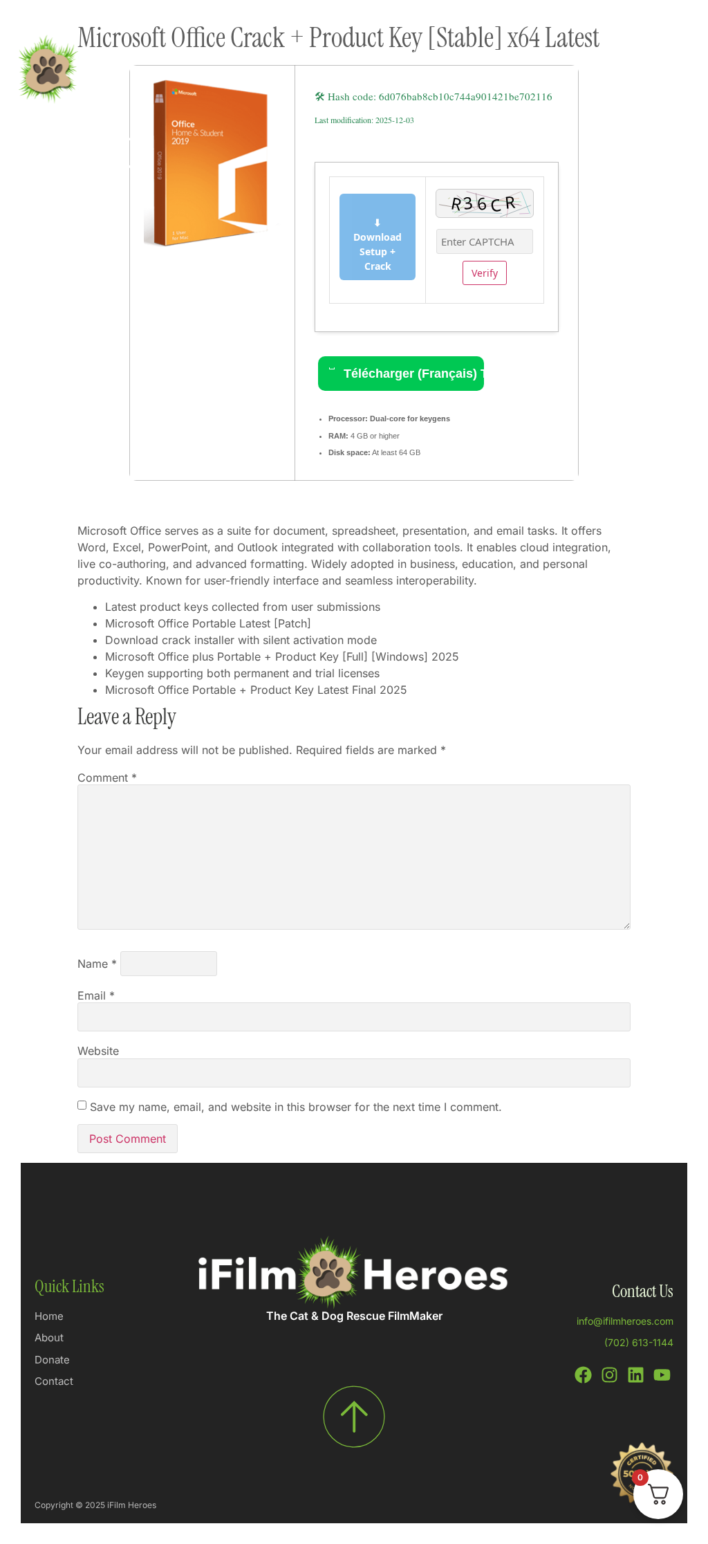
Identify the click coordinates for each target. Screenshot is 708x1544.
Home (170, 55)
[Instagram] (609, 1374)
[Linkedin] (635, 1374)
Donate (348, 55)
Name (97, 963)
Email (96, 995)
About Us (404, 87)
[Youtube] (662, 1374)
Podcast (416, 55)
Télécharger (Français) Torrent (412, 373)
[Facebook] (583, 1374)
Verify (485, 272)
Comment (107, 777)
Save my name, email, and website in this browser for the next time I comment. (296, 1106)
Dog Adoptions (504, 55)
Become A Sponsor (621, 55)
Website (98, 1050)
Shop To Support (258, 55)
